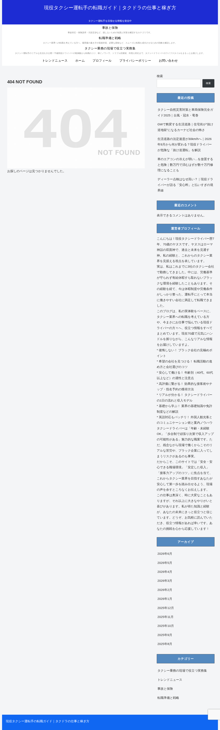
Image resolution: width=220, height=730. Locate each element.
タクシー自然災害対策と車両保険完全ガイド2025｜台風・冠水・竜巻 (185, 112)
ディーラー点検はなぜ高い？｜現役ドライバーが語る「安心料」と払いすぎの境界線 (185, 185)
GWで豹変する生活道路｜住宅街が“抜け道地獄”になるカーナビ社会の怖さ (185, 127)
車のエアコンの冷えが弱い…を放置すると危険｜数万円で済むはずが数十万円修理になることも (185, 164)
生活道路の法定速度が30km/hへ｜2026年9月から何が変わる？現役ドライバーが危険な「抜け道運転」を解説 (184, 144)
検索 (160, 76)
